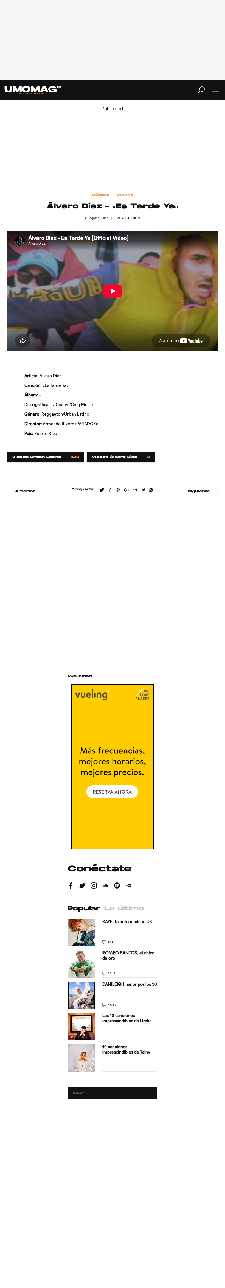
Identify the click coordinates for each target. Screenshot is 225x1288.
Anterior (25, 491)
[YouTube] (128, 886)
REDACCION (131, 218)
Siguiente (199, 491)
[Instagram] (94, 886)
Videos (125, 195)
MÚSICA (101, 195)
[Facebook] (71, 886)
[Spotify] (117, 886)
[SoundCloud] (105, 886)
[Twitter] (82, 886)
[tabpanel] (112, 995)
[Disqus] (112, 577)
